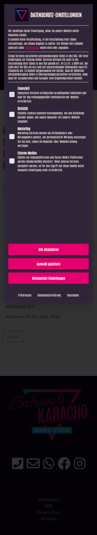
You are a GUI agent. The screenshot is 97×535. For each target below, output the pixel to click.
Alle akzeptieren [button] (49, 249)
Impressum (73, 295)
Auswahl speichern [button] (48, 264)
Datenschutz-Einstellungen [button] (48, 278)
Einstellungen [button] (32, 47)
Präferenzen (24, 295)
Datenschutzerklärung (49, 295)
